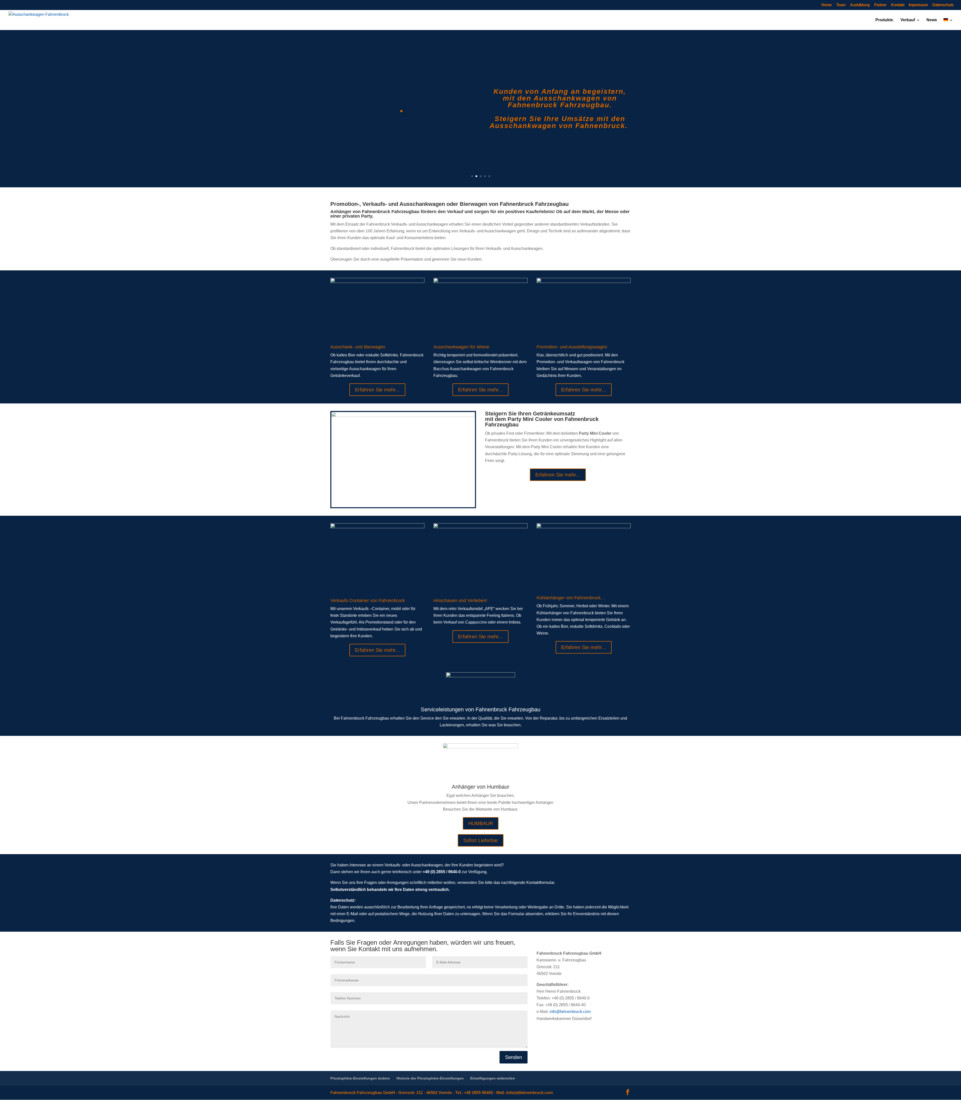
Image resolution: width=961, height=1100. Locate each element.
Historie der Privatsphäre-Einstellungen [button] (430, 1078)
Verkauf (907, 20)
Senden (513, 1057)
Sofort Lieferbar (480, 840)
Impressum (918, 5)
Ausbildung (860, 5)
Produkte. (884, 20)
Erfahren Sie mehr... (377, 389)
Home (826, 5)
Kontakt (897, 5)
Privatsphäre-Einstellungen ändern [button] (360, 1078)
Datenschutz (942, 5)
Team (840, 5)
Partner (880, 5)
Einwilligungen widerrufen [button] (492, 1078)
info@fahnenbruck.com (570, 1011)
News (931, 20)
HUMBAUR (480, 823)
